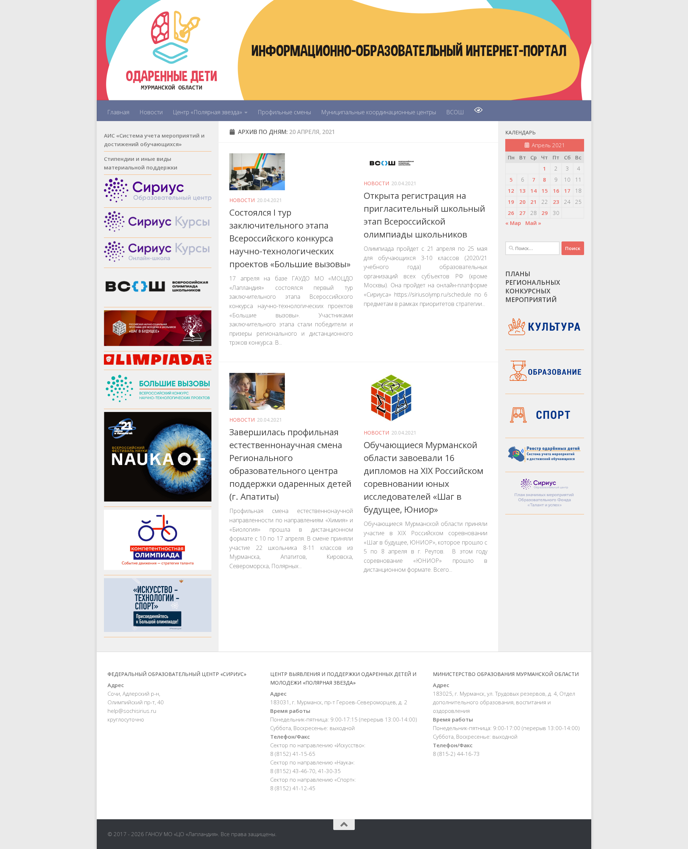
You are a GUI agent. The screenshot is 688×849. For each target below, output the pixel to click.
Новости (151, 112)
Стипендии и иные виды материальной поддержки (140, 163)
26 (511, 212)
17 (567, 190)
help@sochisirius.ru (132, 710)
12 (511, 190)
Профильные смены (284, 112)
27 (522, 212)
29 (544, 212)
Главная (118, 112)
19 (511, 201)
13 (522, 190)
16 (556, 190)
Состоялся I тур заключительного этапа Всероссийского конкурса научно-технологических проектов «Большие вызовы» (289, 238)
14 (533, 190)
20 (522, 201)
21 (533, 201)
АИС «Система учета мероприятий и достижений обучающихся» (154, 140)
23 (556, 201)
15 (544, 190)
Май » (533, 222)
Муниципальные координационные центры (378, 112)
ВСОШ (455, 112)
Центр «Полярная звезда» (207, 112)
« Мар (513, 222)
